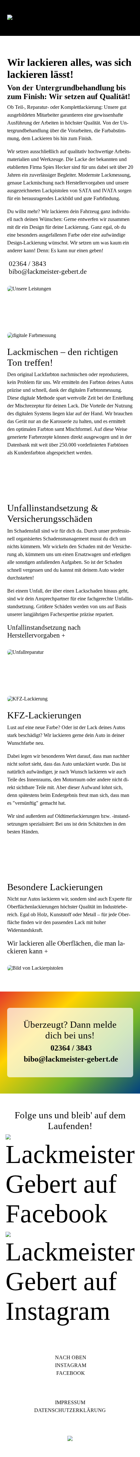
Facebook (70, 1373)
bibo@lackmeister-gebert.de (48, 271)
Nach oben (70, 1357)
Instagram (70, 1365)
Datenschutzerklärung (70, 1410)
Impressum (70, 1402)
